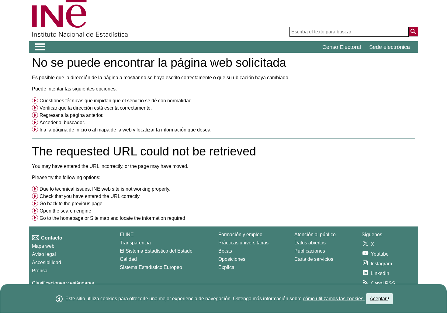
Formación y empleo (240, 234)
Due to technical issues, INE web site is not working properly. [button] (105, 189)
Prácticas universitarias (243, 242)
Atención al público (315, 234)
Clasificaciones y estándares (63, 283)
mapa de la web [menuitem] (114, 129)
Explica (226, 267)
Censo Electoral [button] (341, 47)
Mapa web (43, 246)
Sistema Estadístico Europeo (151, 267)
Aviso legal (44, 254)
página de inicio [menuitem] (70, 129)
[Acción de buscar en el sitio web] (413, 31)
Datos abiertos (310, 242)
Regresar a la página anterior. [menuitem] (71, 115)
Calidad (128, 259)
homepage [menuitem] (71, 218)
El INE (127, 234)
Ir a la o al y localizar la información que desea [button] (125, 129)
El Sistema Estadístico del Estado (156, 250)
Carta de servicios (313, 259)
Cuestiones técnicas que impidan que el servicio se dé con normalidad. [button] (116, 100)
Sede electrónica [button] (389, 47)
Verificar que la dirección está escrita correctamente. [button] (96, 108)
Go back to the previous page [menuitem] (71, 203)
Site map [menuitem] (99, 218)
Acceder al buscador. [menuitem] (62, 122)
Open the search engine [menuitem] (65, 210)
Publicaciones (309, 250)
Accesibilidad (46, 262)
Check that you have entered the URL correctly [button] (90, 196)
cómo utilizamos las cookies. (334, 298)
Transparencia (135, 242)
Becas (225, 250)
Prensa (39, 270)
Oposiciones (231, 259)
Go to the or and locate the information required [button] (112, 218)
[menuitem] (223, 100)
